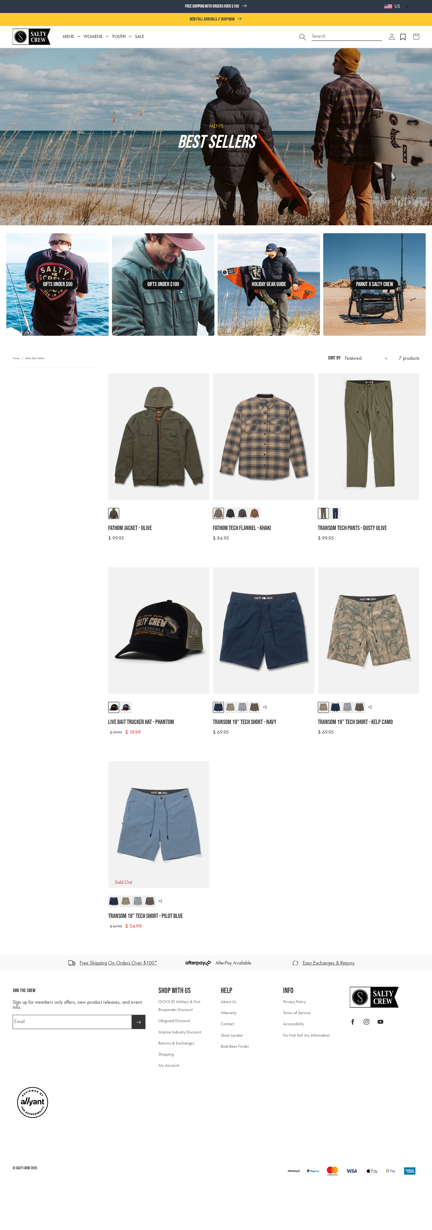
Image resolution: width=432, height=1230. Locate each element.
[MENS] (78, 36)
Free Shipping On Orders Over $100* (118, 963)
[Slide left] (7, 963)
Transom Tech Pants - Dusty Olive (352, 528)
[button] (392, 37)
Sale (139, 36)
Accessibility (293, 1024)
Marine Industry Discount (179, 1032)
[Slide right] (425, 963)
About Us (229, 1001)
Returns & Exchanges (176, 1043)
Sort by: (334, 358)
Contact (227, 1024)
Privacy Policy (294, 1001)
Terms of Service (297, 1012)
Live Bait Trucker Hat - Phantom (141, 722)
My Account (168, 1065)
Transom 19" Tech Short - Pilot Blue (145, 916)
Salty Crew (23, 1168)
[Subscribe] (138, 1022)
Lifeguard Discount (174, 1020)
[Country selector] (405, 6)
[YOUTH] (130, 36)
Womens (92, 36)
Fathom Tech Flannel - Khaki (242, 528)
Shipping (166, 1054)
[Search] (303, 37)
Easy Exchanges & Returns (329, 963)
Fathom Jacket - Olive (130, 528)
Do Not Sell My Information (306, 1035)
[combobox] (347, 34)
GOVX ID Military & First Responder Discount (179, 1005)
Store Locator (232, 1035)
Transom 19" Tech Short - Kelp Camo (355, 722)
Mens (68, 36)
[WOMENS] (107, 36)
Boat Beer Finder (235, 1046)
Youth (119, 36)
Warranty (229, 1012)
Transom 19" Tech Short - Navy (244, 722)
